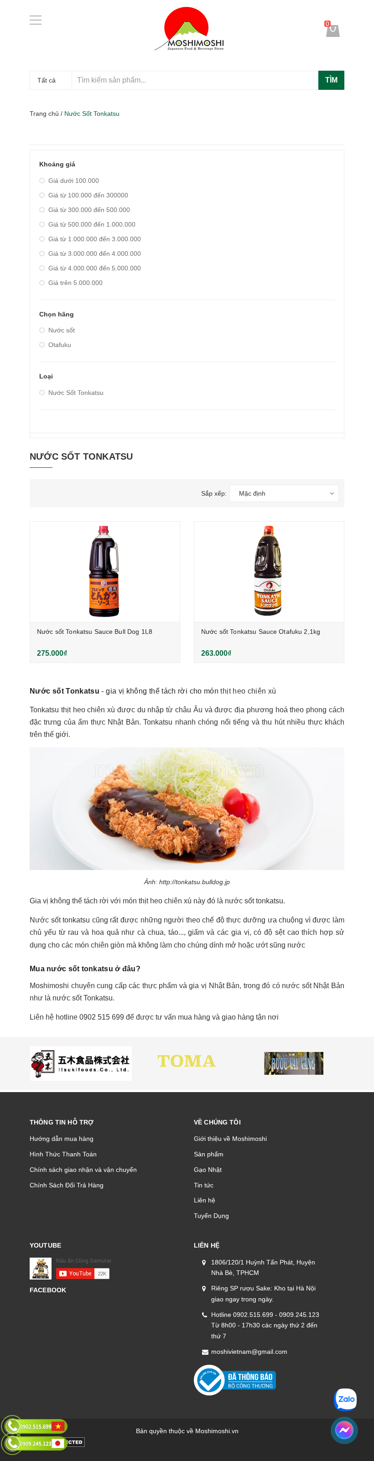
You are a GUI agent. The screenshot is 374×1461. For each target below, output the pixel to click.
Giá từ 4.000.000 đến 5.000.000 (94, 268)
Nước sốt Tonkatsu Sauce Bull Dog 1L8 (94, 631)
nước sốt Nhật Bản (313, 986)
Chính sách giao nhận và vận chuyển (83, 1169)
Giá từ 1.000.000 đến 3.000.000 (94, 239)
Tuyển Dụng (211, 1215)
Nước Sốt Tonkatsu (76, 392)
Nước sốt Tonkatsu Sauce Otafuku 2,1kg (260, 631)
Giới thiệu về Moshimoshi (230, 1138)
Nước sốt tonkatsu (60, 920)
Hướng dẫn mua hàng (62, 1138)
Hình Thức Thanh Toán (63, 1154)
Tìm (331, 80)
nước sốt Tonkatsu (82, 998)
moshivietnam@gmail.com (249, 1351)
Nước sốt (61, 330)
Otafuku (59, 344)
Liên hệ (204, 1200)
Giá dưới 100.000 (73, 180)
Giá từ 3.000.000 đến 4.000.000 (94, 253)
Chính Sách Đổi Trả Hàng (67, 1185)
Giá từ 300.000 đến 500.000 (89, 209)
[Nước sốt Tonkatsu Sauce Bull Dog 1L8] (105, 572)
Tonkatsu (44, 710)
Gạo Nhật (208, 1169)
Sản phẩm (208, 1154)
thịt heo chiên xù (248, 691)
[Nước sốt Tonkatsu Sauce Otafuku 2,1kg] (269, 572)
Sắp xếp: (214, 493)
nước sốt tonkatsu (254, 901)
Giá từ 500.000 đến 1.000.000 (91, 224)
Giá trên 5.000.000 (75, 282)
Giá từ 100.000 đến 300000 (88, 195)
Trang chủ (44, 113)
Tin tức (203, 1185)
